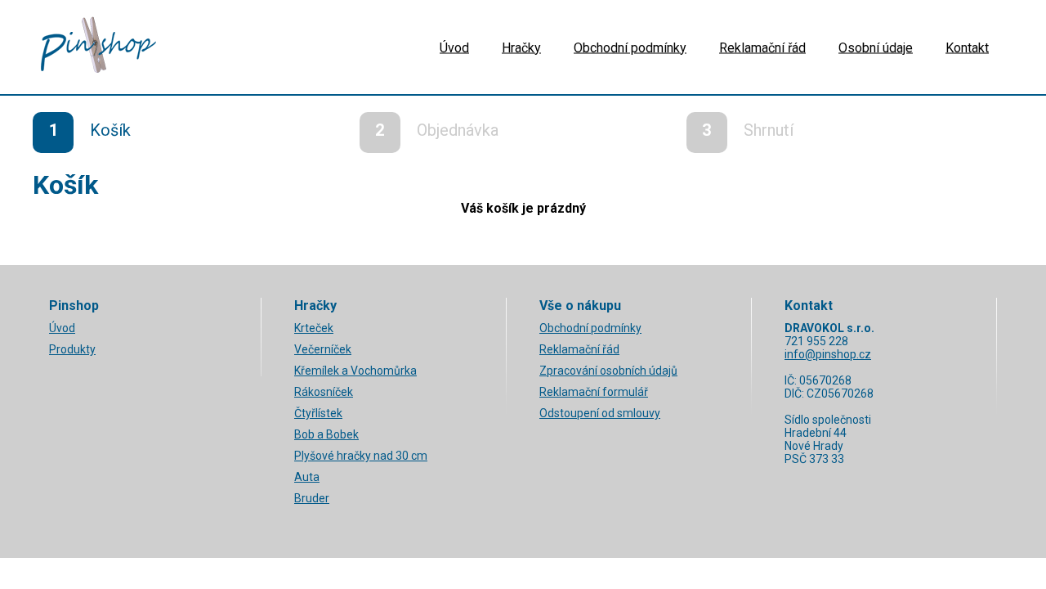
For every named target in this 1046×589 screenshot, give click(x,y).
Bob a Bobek (326, 434)
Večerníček (322, 349)
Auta (307, 476)
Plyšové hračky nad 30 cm (360, 455)
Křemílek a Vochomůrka (355, 370)
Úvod (454, 47)
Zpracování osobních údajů (608, 370)
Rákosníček (323, 391)
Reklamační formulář (593, 391)
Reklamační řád (762, 47)
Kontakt (967, 47)
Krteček (313, 328)
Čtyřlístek (318, 413)
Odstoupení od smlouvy (599, 413)
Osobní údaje (875, 47)
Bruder (311, 498)
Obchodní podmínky (630, 47)
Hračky (521, 47)
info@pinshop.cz (827, 354)
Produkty (72, 349)
